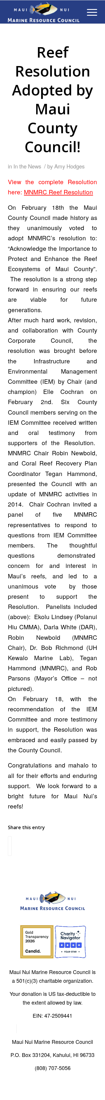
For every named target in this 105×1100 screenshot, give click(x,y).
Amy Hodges (69, 166)
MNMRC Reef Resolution (58, 191)
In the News (27, 166)
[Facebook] (12, 1028)
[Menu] (89, 12)
